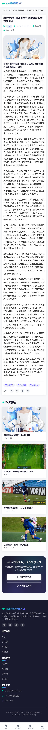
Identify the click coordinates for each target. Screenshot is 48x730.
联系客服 (5, 679)
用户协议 (5, 669)
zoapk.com (16, 715)
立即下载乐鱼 (25, 577)
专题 (8, 10)
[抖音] (22, 625)
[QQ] (16, 625)
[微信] (4, 625)
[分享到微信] (12, 391)
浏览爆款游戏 (25, 585)
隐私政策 (5, 674)
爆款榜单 (5, 652)
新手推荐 (5, 647)
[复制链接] (28, 391)
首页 (3, 10)
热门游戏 (5, 642)
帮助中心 (5, 664)
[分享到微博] (17, 391)
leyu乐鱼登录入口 (14, 3)
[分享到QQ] (22, 391)
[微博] (10, 625)
